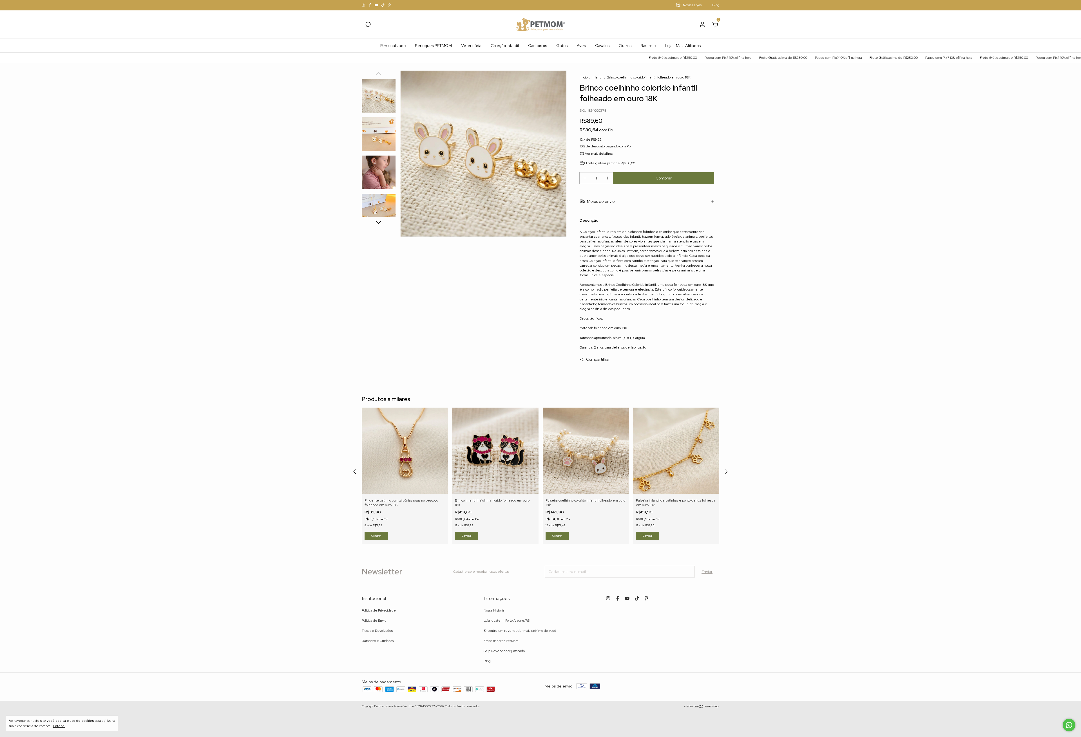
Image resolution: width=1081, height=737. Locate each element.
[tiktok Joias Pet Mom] (383, 5)
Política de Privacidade (379, 610)
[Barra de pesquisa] (368, 25)
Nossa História (494, 610)
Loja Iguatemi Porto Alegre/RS (507, 620)
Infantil (597, 77)
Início (584, 77)
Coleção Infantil (505, 45)
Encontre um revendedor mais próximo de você (520, 630)
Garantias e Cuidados (378, 641)
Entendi (59, 726)
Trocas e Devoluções (377, 630)
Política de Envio (374, 620)
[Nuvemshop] (701, 706)
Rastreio (648, 45)
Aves (581, 45)
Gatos (562, 45)
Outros (625, 45)
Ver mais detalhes (598, 153)
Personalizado (393, 45)
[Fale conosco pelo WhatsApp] (1069, 725)
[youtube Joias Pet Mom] (377, 5)
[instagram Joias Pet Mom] (364, 5)
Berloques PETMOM (433, 45)
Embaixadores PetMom (501, 641)
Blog (487, 661)
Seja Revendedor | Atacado (504, 651)
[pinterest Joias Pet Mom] (389, 5)
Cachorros (537, 45)
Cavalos (602, 45)
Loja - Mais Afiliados (683, 45)
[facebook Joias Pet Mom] (370, 5)
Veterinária (471, 45)
